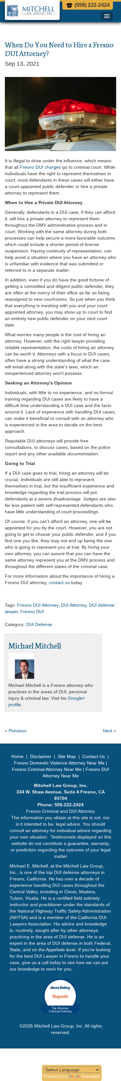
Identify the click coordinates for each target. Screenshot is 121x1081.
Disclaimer (40, 756)
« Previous (15, 730)
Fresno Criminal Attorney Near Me (47, 769)
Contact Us (93, 756)
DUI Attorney (73, 605)
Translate (90, 1076)
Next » (109, 730)
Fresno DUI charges (40, 167)
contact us (59, 582)
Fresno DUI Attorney (37, 605)
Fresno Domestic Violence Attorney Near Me (59, 762)
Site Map (67, 756)
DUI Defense (39, 624)
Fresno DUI (32, 611)
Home (18, 756)
